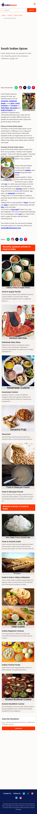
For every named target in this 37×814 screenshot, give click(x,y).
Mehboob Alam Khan (11, 342)
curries (17, 172)
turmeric (14, 106)
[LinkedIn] (16, 797)
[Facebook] (23, 793)
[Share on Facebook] (29, 87)
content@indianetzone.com (11, 228)
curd (20, 214)
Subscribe (18, 728)
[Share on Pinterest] (33, 87)
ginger (3, 103)
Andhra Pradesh (6, 110)
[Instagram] (20, 797)
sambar (28, 170)
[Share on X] (24, 87)
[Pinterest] (32, 793)
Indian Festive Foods (11, 665)
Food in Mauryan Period (12, 491)
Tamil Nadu (5, 108)
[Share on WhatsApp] (16, 87)
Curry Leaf (14, 209)
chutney (19, 189)
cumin (17, 103)
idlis (2, 207)
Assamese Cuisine (10, 392)
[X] (28, 793)
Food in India (18, 15)
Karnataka (14, 108)
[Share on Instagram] (20, 87)
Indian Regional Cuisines (13, 631)
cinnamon (4, 101)
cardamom (13, 101)
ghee (6, 205)
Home (3, 15)
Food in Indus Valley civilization (16, 577)
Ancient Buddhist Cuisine (13, 704)
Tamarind (6, 434)
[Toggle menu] (34, 4)
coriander (4, 106)
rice (5, 184)
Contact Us (7, 793)
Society (10, 15)
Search (31, 10)
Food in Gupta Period (11, 291)
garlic (12, 103)
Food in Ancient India (11, 541)
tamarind (11, 193)
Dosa (26, 202)
